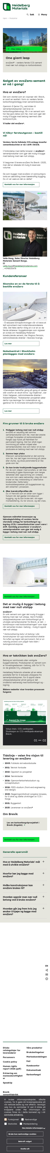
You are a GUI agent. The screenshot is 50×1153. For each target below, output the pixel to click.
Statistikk (12, 1124)
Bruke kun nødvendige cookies (22, 1134)
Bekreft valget (25, 1141)
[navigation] (46, 966)
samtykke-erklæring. (13, 1114)
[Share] (47, 970)
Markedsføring (30, 1124)
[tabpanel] (25, 719)
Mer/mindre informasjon (32, 1128)
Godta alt (25, 1149)
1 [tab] (39, 740)
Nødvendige (31, 1119)
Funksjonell (13, 1119)
